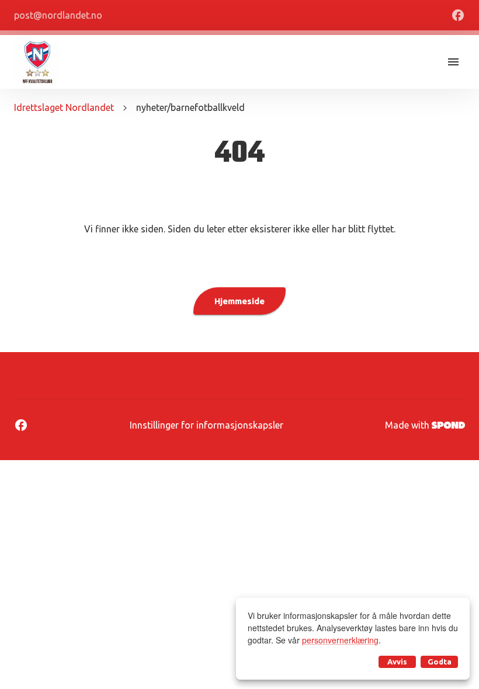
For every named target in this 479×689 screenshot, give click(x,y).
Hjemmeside (239, 301)
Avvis (397, 661)
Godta (440, 661)
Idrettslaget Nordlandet (64, 107)
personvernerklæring (340, 640)
